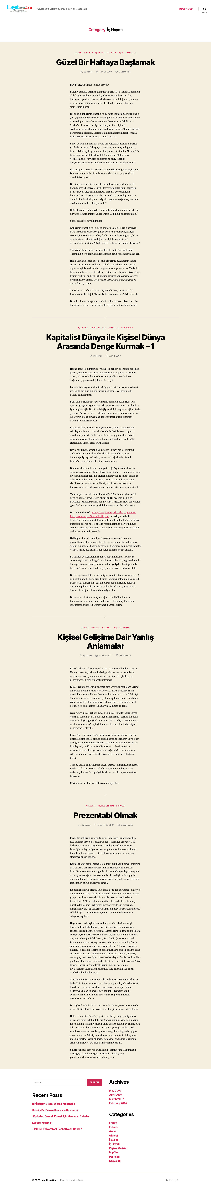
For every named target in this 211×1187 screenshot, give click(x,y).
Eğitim (84, 628)
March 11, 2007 (106, 655)
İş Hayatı (100, 53)
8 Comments (124, 72)
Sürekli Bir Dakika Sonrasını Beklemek (55, 1110)
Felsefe (95, 628)
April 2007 (115, 1094)
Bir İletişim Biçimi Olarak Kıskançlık (53, 1103)
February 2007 (118, 1103)
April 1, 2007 (115, 356)
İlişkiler (88, 53)
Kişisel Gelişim (115, 53)
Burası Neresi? (186, 9)
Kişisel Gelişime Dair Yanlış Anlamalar (105, 641)
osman (90, 72)
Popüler (120, 806)
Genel (78, 53)
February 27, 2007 (105, 825)
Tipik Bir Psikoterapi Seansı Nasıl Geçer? (57, 1129)
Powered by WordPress (72, 1180)
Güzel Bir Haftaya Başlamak (105, 62)
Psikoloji (131, 53)
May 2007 (115, 1090)
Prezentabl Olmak (105, 815)
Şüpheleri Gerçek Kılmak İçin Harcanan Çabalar (60, 1116)
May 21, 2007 (106, 72)
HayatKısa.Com (49, 1180)
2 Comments (125, 655)
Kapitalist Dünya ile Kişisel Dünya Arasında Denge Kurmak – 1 (105, 341)
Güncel (113, 1135)
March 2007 (116, 1099)
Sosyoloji (127, 328)
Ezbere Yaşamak (42, 1122)
